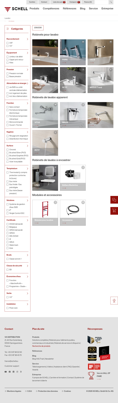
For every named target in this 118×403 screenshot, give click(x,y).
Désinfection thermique (18, 139)
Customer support (12, 366)
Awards (35, 370)
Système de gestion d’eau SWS (17, 205)
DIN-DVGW (13, 236)
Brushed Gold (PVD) (17, 159)
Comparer (74, 2)
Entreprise (107, 8)
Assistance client (60, 367)
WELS (11, 242)
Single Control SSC (16, 213)
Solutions (10, 200)
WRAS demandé (16, 230)
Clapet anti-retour (16, 60)
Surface (10, 146)
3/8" (11, 43)
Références (69, 8)
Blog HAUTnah (38, 359)
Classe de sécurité (14, 266)
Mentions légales (14, 391)
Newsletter (49, 359)
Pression (10, 70)
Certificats (11, 220)
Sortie (9, 293)
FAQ (69, 367)
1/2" (10, 46)
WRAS (12, 233)
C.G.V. (29, 391)
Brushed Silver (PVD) (17, 153)
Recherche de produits (41, 346)
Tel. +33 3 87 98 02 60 (13, 352)
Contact (44, 2)
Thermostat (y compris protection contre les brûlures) (18, 176)
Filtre (11, 63)
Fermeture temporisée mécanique (18, 117)
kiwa (11, 248)
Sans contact (14, 107)
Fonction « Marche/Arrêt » (15, 282)
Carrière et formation (58, 378)
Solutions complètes (40, 340)
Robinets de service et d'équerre (67, 343)
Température (12, 169)
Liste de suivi (59, 2)
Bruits (9, 255)
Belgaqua (13, 227)
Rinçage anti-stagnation (18, 136)
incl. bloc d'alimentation (18, 96)
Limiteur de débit (16, 57)
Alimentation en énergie (16, 83)
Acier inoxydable (15, 162)
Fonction (10, 103)
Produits (34, 8)
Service (93, 8)
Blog (82, 8)
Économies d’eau (14, 277)
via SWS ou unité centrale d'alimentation (18, 88)
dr (10, 239)
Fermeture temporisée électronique (18, 111)
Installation (11, 304)
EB (10, 270)
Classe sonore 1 (15, 259)
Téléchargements (39, 367)
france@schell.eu (11, 361)
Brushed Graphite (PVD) (18, 156)
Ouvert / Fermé (15, 125)
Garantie (75, 367)
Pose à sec (13, 308)
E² (10, 210)
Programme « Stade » (17, 286)
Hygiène (10, 132)
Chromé (12, 150)
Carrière (32, 2)
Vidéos (50, 367)
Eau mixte (13, 182)
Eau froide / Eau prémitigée (15, 186)
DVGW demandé (16, 224)
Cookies (67, 391)
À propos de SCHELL (40, 378)
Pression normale (16, 74)
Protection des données (48, 391)
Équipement (12, 53)
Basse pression (15, 77)
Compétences (51, 8)
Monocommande (16, 122)
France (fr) (88, 2)
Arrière (11, 21)
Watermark (13, 245)
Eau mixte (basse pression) (15, 192)
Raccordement (13, 39)
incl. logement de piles (18, 93)
